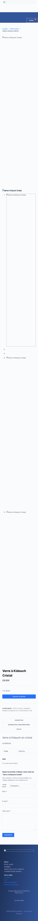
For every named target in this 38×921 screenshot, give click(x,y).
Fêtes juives (18, 708)
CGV (5, 880)
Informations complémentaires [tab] (19, 724)
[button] (36, 14)
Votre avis (6, 811)
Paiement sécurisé (11, 884)
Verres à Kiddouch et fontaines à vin (17, 710)
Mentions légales (10, 882)
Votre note (4, 786)
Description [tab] (19, 720)
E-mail (5, 801)
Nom (4, 791)
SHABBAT (27, 708)
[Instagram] (20, 906)
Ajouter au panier (19, 696)
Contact (7, 877)
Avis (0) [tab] (19, 729)
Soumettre (8, 835)
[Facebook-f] (17, 906)
